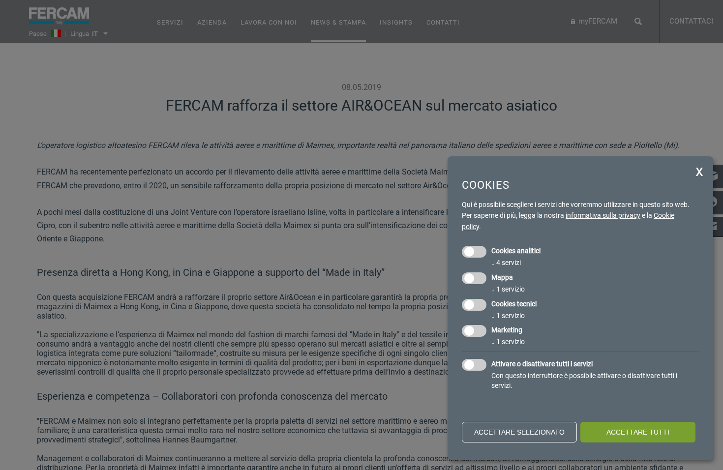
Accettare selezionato (519, 432)
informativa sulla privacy (603, 215)
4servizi (506, 262)
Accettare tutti (637, 432)
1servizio (508, 289)
